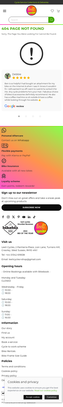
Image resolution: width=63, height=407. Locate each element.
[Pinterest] (18, 216)
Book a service (10, 342)
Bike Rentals (8, 351)
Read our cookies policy (45, 390)
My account (8, 337)
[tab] (19, 116)
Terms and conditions (14, 366)
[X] (13, 216)
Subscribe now (31, 207)
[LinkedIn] (29, 216)
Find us (6, 332)
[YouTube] (23, 216)
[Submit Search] (51, 20)
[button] (4, 11)
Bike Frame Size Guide (14, 355)
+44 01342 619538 (15, 254)
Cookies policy (9, 371)
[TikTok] (34, 216)
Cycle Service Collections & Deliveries (31, 2)
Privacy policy (9, 375)
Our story (7, 328)
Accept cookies (33, 397)
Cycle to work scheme (14, 346)
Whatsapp (23, 140)
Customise (51, 397)
